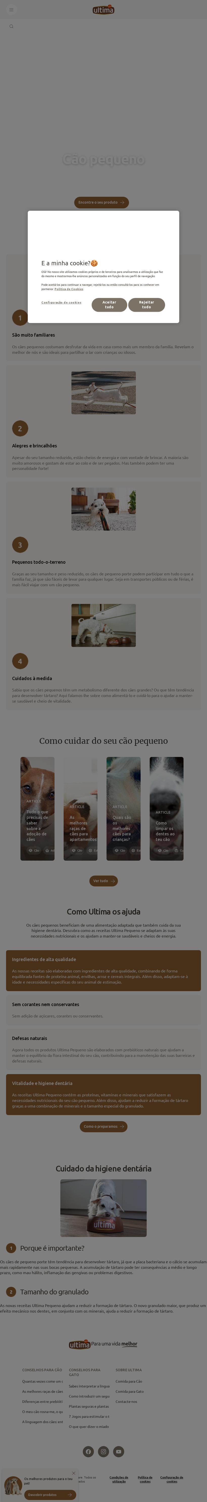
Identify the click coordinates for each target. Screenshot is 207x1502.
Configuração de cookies (61, 302)
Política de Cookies (69, 289)
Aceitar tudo (109, 304)
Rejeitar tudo (146, 304)
